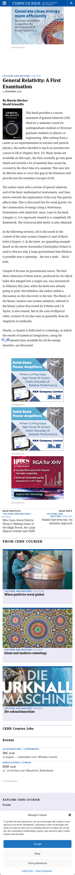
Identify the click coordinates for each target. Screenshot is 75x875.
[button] (70, 815)
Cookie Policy (28, 870)
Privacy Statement (43, 870)
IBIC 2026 (9, 753)
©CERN (7, 805)
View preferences (37, 863)
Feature (39, 591)
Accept (38, 844)
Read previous (12, 511)
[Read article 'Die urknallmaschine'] (37, 686)
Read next (65, 511)
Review (36, 76)
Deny (37, 853)
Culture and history (16, 76)
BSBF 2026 (9, 766)
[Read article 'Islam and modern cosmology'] (37, 628)
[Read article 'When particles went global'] (37, 569)
